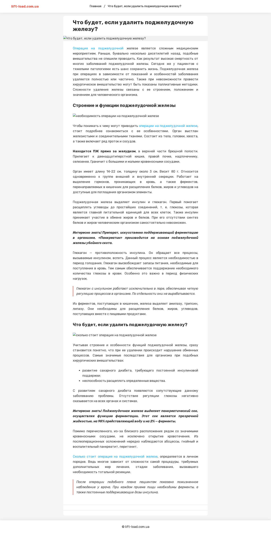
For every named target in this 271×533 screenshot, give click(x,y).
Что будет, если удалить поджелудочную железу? (144, 6)
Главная (95, 6)
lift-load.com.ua (25, 6)
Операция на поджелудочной (98, 48)
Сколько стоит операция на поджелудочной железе (115, 456)
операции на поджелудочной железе (168, 126)
